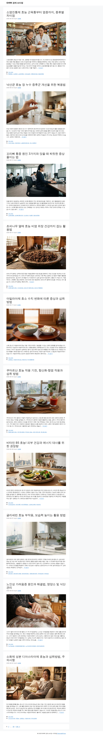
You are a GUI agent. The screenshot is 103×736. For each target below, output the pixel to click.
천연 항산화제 (21, 432)
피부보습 (46, 573)
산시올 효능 (20, 288)
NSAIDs (10, 74)
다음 (18, 726)
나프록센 (15, 74)
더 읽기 (41, 68)
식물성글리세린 (33, 573)
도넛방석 (26, 215)
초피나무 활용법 (38, 288)
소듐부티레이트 (25, 143)
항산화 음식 (44, 432)
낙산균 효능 (11, 143)
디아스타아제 (11, 718)
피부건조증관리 (40, 646)
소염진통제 (21, 74)
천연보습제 (41, 573)
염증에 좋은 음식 (12, 432)
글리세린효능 (25, 573)
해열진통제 (41, 74)
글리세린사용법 (17, 573)
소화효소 (10, 359)
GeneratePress (61, 733)
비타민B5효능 (24, 504)
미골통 (31, 215)
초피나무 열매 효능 (29, 288)
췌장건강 (24, 359)
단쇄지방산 (18, 143)
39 (13, 726)
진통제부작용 (34, 74)
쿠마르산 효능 (28, 432)
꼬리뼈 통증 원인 (19, 215)
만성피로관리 (11, 504)
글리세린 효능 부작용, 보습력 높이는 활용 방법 (36, 515)
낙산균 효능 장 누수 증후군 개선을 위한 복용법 (36, 84)
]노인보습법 (11, 646)
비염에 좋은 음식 (12, 288)
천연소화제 (34, 718)
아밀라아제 (27, 718)
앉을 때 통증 (36, 215)
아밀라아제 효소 (17, 359)
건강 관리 (10, 72)
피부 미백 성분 (36, 432)
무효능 (17, 718)
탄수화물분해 (30, 359)
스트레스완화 (32, 504)
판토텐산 (38, 504)
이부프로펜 (27, 74)
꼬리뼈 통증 (11, 215)
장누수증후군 (33, 143)
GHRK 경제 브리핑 (14, 3)
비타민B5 (18, 504)
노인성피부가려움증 (31, 646)
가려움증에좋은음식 (20, 646)
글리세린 (10, 573)
